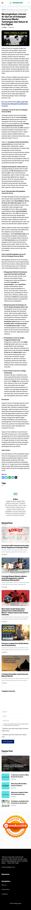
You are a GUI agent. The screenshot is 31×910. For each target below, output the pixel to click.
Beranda (4, 9)
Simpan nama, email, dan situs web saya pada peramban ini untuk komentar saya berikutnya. (16, 724)
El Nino (5, 27)
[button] (28, 3)
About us (4, 885)
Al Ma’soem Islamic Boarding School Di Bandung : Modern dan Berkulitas (15, 765)
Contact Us (5, 894)
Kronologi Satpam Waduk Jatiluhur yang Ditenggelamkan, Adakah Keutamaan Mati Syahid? (14, 578)
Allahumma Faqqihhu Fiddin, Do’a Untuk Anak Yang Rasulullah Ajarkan (19, 794)
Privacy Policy (5, 889)
